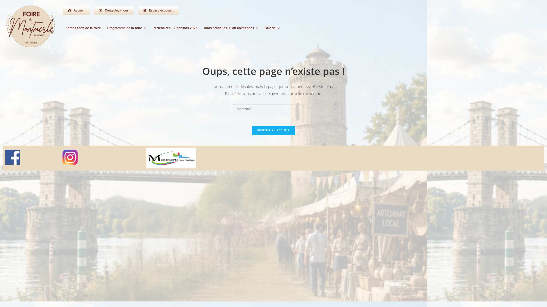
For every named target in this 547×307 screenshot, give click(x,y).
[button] (126, 28)
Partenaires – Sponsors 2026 (175, 28)
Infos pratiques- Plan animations (229, 28)
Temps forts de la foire (83, 28)
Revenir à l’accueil (273, 130)
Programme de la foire (124, 28)
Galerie (270, 28)
